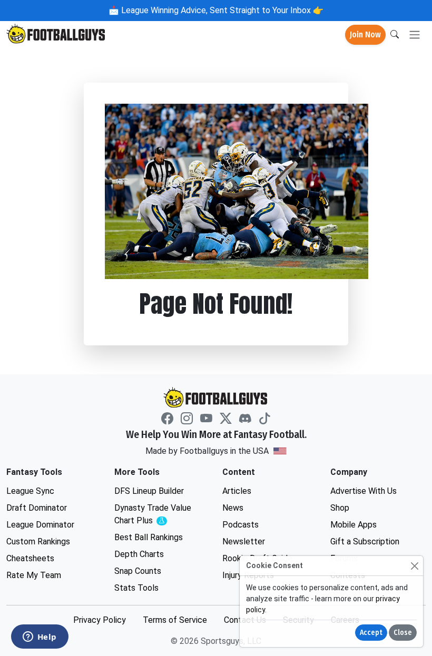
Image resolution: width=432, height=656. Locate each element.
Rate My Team (33, 575)
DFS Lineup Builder (149, 491)
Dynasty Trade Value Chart (155, 514)
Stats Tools (136, 588)
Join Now (365, 34)
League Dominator (40, 525)
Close (403, 632)
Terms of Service (175, 620)
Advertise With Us (363, 491)
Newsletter (243, 541)
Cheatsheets (30, 558)
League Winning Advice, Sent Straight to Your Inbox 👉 (221, 10)
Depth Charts (139, 554)
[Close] (414, 565)
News (232, 508)
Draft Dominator (36, 508)
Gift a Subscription (364, 541)
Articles (236, 491)
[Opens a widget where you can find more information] (39, 637)
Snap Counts (137, 571)
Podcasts (240, 525)
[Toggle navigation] (415, 35)
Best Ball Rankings (148, 537)
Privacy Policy (99, 620)
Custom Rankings (38, 541)
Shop (339, 508)
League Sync (30, 491)
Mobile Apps (353, 525)
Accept (371, 632)
